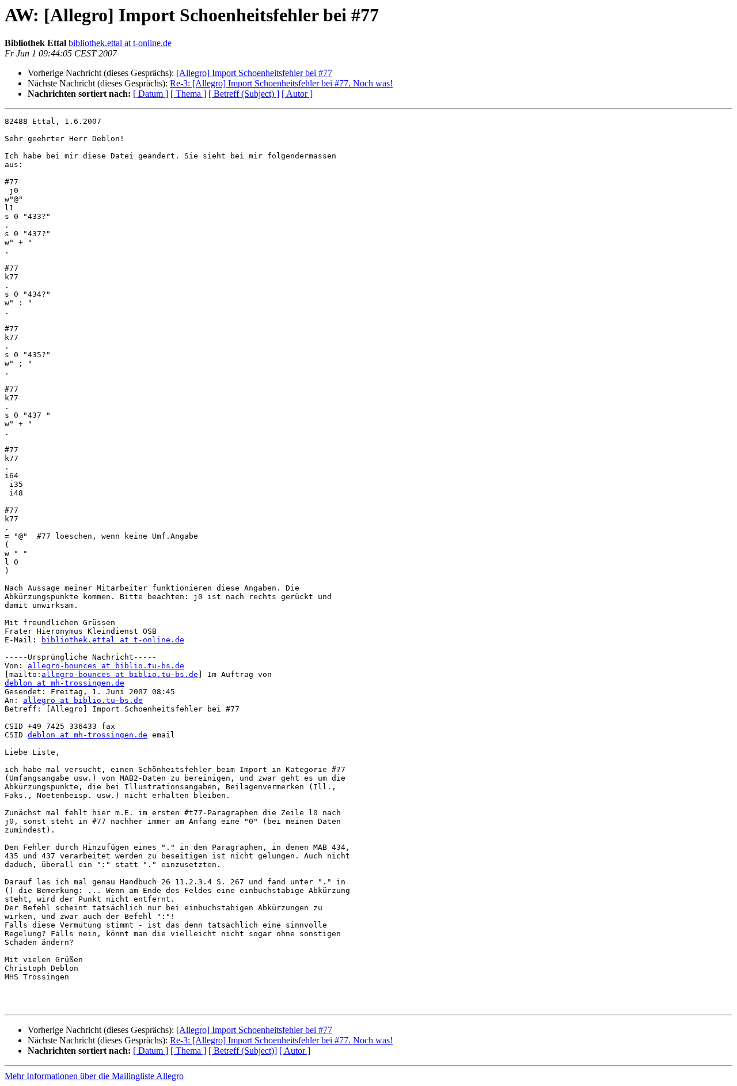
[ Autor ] (297, 94)
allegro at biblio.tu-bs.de (83, 700)
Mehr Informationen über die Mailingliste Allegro (94, 1076)
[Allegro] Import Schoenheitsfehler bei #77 (254, 73)
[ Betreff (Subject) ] (243, 94)
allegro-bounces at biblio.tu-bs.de (106, 665)
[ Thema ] (188, 94)
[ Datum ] (150, 94)
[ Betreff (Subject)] (242, 1050)
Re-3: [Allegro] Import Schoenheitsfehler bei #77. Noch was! (281, 83)
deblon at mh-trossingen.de (64, 683)
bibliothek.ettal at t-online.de (120, 43)
